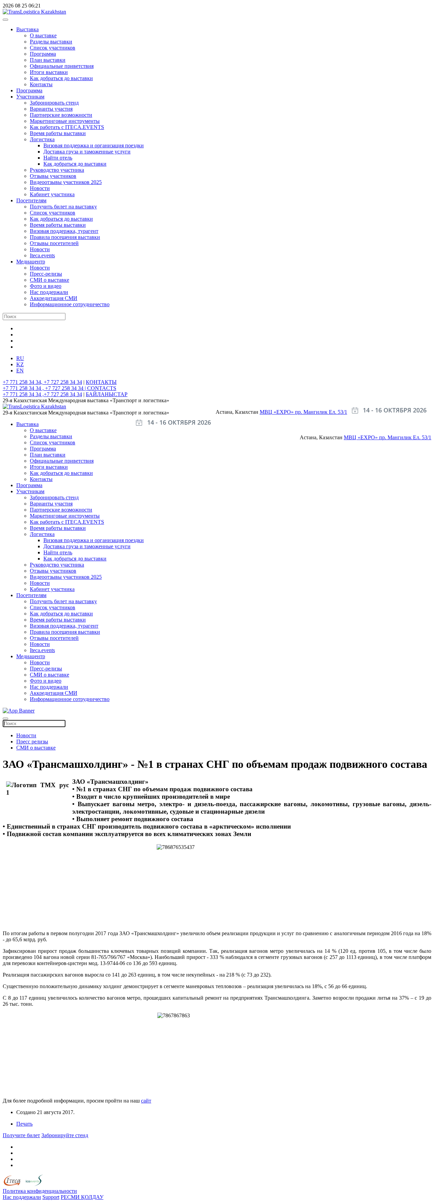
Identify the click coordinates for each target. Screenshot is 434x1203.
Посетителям (31, 200)
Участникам (30, 96)
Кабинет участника (52, 194)
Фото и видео (45, 286)
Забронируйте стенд (64, 1135)
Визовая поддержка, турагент (64, 231)
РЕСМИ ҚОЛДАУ (82, 1197)
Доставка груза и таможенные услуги (87, 151)
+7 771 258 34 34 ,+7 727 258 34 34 (42, 394)
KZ (20, 364)
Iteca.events (42, 255)
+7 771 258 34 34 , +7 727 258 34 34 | (45, 388)
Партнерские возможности (61, 115)
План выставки (47, 60)
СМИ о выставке (49, 280)
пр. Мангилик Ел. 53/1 (321, 412)
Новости (40, 188)
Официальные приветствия (62, 66)
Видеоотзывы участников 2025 (66, 182)
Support (50, 1197)
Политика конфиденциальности (40, 1191)
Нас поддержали (49, 292)
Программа (43, 54)
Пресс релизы (32, 741)
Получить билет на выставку (63, 206)
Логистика (42, 139)
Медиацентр (30, 261)
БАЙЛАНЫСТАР (106, 394)
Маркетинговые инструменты (65, 121)
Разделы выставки (51, 41)
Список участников (52, 48)
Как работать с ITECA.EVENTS (67, 127)
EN (20, 370)
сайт (146, 1101)
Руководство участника (57, 170)
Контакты (41, 84)
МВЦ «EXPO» (277, 412)
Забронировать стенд (54, 103)
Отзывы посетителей (54, 243)
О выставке (43, 35)
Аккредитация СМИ (53, 298)
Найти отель (57, 158)
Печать (24, 1124)
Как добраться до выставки (61, 78)
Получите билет (21, 1135)
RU (20, 358)
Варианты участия (51, 109)
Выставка (27, 29)
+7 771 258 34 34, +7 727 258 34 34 (42, 382)
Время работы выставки (58, 133)
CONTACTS (101, 388)
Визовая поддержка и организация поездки (93, 145)
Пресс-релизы (46, 274)
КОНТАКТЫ (101, 382)
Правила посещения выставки (65, 237)
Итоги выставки (49, 72)
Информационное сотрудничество (70, 304)
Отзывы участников (53, 176)
